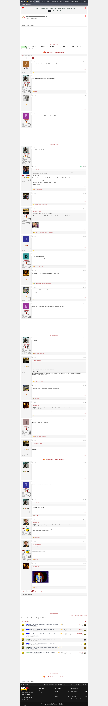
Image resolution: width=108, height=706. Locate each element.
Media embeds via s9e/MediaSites (58, 704)
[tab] (51, 23)
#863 (85, 303)
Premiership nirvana (28, 222)
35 (33, 58)
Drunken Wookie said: (37, 443)
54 (33, 653)
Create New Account (59, 11)
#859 (85, 236)
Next (41, 58)
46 (39, 649)
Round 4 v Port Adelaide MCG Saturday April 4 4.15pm (42, 652)
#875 (85, 563)
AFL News (71, 615)
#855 (85, 147)
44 (36, 649)
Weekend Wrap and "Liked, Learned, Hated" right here (32, 20)
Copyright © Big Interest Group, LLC (27, 692)
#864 (85, 337)
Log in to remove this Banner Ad (54, 144)
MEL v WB (42, 17)
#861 (85, 270)
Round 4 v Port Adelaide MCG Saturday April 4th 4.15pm (41, 643)
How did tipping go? (46, 20)
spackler (82, 648)
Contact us (46, 684)
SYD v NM (62, 17)
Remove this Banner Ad (54, 44)
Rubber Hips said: (36, 169)
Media (66, 1)
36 (35, 58)
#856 (85, 166)
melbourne (29, 249)
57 (37, 653)
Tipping (47, 1)
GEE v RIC (53, 17)
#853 (85, 95)
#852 (85, 75)
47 (33, 640)
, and (40, 204)
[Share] (83, 61)
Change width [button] (25, 684)
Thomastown (29, 108)
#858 (85, 208)
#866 (85, 385)
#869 (85, 440)
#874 (85, 541)
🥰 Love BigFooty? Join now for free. (54, 52)
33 (29, 58)
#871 (85, 482)
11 (37, 644)
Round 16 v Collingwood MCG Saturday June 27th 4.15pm (43, 639)
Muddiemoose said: (36, 211)
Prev (23, 58)
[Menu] (21, 1)
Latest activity (41, 694)
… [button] (27, 58)
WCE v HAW (66, 17)
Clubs (42, 1)
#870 (85, 462)
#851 (85, 61)
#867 (85, 402)
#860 (85, 253)
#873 (85, 519)
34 (31, 58)
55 (34, 653)
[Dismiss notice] (85, 8)
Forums (37, 1)
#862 (85, 287)
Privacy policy (57, 684)
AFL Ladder (80, 615)
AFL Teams (75, 615)
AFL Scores (84, 615)
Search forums (28, 4)
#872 (85, 499)
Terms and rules (51, 684)
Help (61, 684)
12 (38, 644)
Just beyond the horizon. (27, 90)
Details (68, 703)
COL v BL (33, 17)
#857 (85, 193)
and (38, 189)
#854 (85, 113)
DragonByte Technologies (63, 703)
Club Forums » (37, 16)
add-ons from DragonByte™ (51, 703)
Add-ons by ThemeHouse (49, 704)
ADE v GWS (47, 17)
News (31, 1)
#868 (85, 419)
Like (85, 69)
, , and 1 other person (44, 232)
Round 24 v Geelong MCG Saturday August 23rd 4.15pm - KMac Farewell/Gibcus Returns (42, 625)
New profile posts (41, 692)
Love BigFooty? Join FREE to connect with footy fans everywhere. (55, 8)
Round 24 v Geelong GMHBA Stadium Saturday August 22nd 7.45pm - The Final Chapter (41, 634)
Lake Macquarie (28, 413)
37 (37, 58)
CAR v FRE (38, 17)
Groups (61, 1)
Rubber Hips (81, 625)
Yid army (29, 534)
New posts (23, 4)
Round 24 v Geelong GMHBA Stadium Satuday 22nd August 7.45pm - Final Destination (41, 647)
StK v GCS (28, 17)
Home (64, 684)
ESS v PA (57, 17)
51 (39, 640)
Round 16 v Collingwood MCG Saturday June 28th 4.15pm (42, 629)
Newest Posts (41, 688)
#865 (85, 357)
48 (35, 640)
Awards (68, 698)
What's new (54, 1)
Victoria (29, 433)
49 (36, 640)
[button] (33, 1)
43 (35, 649)
